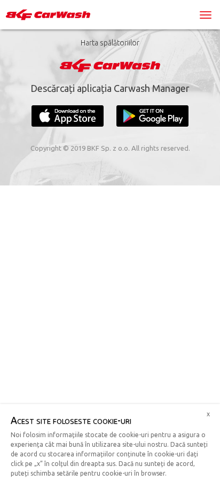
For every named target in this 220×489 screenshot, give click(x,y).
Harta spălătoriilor (110, 42)
